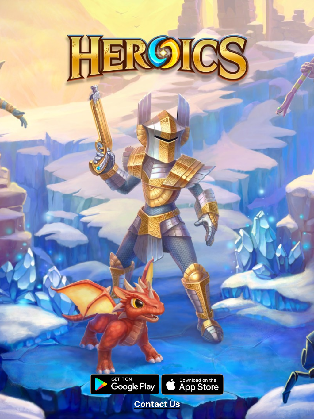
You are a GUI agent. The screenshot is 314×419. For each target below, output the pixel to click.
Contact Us (157, 404)
